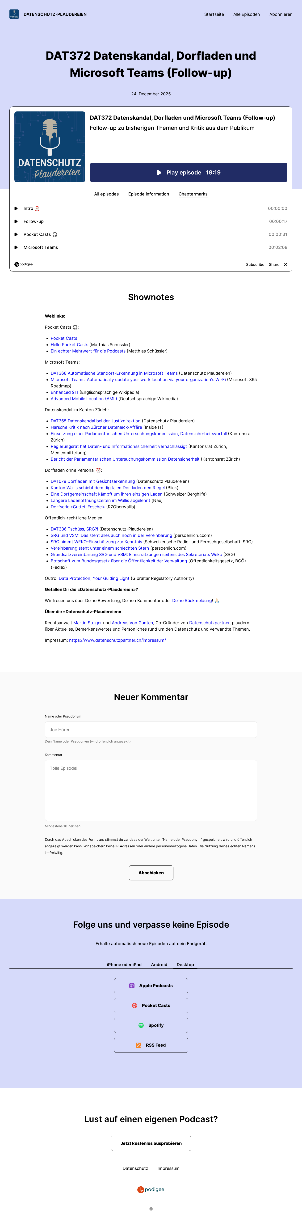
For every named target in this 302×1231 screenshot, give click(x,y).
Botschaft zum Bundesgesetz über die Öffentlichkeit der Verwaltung (119, 560)
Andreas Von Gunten (132, 622)
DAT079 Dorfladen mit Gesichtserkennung (93, 481)
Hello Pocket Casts (69, 344)
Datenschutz (135, 1168)
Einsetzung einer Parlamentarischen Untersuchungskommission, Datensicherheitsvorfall (139, 433)
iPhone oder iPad (124, 964)
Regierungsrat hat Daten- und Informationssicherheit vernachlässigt (119, 446)
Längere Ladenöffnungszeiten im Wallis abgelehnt (100, 500)
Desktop (185, 964)
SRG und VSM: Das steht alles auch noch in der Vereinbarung (111, 535)
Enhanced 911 (64, 392)
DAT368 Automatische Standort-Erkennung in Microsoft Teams (114, 373)
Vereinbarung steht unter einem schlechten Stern (100, 548)
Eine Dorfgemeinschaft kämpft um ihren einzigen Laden (107, 494)
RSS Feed (156, 1045)
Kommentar (53, 755)
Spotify (156, 1025)
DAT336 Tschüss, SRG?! (74, 528)
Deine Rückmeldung (192, 600)
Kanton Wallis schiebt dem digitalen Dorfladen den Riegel (108, 487)
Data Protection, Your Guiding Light (94, 578)
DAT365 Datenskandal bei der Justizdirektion (96, 420)
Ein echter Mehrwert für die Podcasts (88, 350)
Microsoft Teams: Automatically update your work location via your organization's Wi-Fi (138, 379)
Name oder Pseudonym (63, 716)
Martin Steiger (87, 622)
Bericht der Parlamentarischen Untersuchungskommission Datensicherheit (125, 459)
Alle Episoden (246, 14)
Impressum (169, 1168)
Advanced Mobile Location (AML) (84, 398)
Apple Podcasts (156, 985)
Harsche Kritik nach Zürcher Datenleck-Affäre (96, 427)
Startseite (214, 14)
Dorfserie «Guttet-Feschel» (78, 506)
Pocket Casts (64, 338)
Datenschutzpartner (209, 622)
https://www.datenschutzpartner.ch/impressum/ (117, 640)
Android (159, 964)
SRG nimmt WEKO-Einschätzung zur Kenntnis (96, 541)
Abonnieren (281, 14)
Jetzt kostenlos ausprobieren (151, 1143)
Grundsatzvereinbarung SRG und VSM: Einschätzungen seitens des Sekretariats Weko (136, 554)
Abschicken (151, 872)
